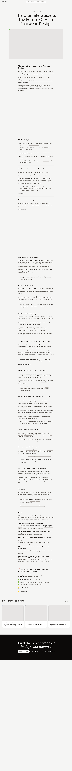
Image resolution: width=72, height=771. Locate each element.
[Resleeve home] (4, 2)
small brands (46, 160)
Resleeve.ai (21, 576)
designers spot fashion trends (25, 435)
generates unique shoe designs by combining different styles (38, 178)
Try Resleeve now (23, 591)
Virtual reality (26, 550)
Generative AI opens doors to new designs (27, 288)
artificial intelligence (48, 526)
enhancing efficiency (39, 561)
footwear (46, 387)
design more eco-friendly (34, 344)
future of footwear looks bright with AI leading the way (32, 506)
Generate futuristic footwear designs (28, 579)
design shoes (27, 143)
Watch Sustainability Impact (24, 364)
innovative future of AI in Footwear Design (28, 557)
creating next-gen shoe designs (29, 453)
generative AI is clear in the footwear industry (35, 269)
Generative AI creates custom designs (29, 346)
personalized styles (36, 375)
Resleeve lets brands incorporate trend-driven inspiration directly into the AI (35, 459)
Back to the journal (49, 651)
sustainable (37, 352)
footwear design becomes (35, 501)
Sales (38, 1)
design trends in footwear (31, 450)
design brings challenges (34, 400)
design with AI (44, 381)
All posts (66, 601)
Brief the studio (35, 651)
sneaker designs (37, 175)
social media (50, 450)
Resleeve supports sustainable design (27, 359)
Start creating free (23, 651)
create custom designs (34, 145)
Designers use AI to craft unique (43, 290)
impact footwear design (36, 523)
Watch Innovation (22, 209)
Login (42, 1)
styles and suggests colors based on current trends (39, 456)
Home (28, 1)
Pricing (32, 1)
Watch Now (20, 193)
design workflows (43, 423)
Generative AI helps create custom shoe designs (29, 260)
